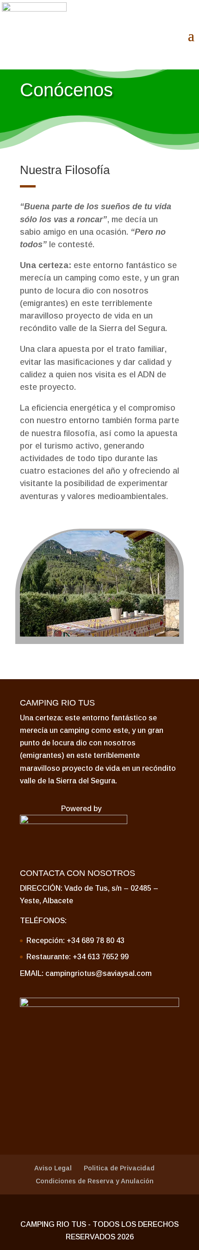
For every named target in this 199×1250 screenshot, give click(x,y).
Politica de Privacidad (119, 1168)
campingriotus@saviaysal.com (98, 973)
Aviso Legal (53, 1168)
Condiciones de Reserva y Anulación (95, 1181)
